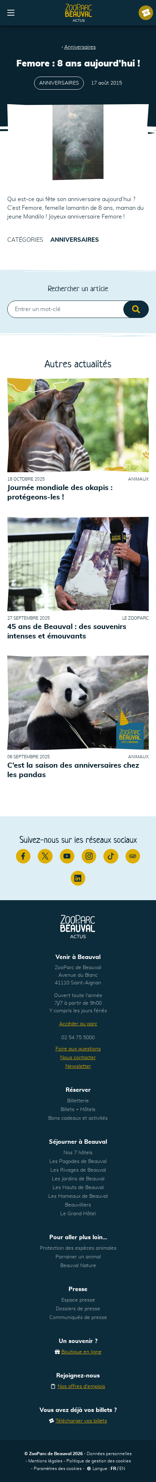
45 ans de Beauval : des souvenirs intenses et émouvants (66, 631)
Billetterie (78, 1100)
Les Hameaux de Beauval (78, 1196)
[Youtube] (67, 856)
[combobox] (78, 309)
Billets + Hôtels (78, 1109)
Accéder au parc (78, 1023)
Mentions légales (45, 1461)
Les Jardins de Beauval (78, 1178)
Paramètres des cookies (58, 1468)
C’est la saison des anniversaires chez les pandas (73, 770)
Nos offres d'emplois (81, 1386)
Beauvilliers (78, 1205)
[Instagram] (89, 856)
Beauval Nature (78, 1265)
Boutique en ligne (81, 1352)
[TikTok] (110, 856)
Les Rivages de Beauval (78, 1170)
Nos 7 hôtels (78, 1152)
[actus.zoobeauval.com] (79, 12)
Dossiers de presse (78, 1308)
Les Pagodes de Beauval (78, 1161)
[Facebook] (23, 856)
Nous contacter (78, 1057)
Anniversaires (80, 47)
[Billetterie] (146, 12)
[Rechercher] (136, 309)
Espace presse (78, 1300)
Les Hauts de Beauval (78, 1187)
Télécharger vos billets (81, 1421)
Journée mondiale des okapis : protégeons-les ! (59, 492)
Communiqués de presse (78, 1317)
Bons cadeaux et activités (78, 1118)
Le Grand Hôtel (78, 1213)
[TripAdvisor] (133, 856)
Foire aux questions (78, 1049)
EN (122, 1468)
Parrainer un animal (78, 1257)
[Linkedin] (78, 878)
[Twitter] (45, 856)
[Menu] (11, 13)
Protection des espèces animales (78, 1248)
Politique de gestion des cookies (98, 1461)
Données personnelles (109, 1454)
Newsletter (78, 1066)
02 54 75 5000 (78, 1037)
